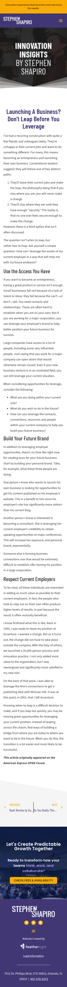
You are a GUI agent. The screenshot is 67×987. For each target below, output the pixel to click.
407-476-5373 (39, 979)
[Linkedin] (40, 922)
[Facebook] (26, 922)
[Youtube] (33, 922)
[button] (61, 20)
